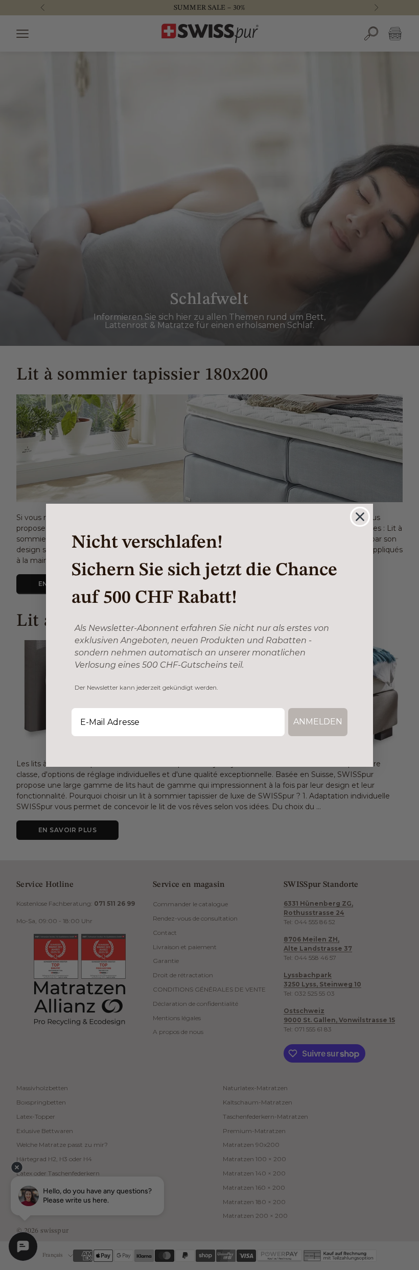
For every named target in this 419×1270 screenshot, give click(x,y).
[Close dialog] (360, 517)
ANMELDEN (317, 721)
